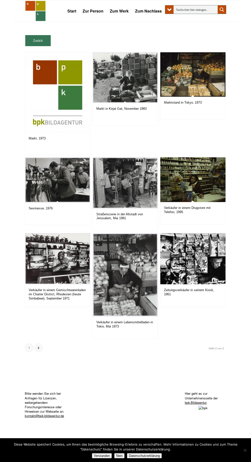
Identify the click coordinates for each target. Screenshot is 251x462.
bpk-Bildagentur (196, 402)
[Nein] (244, 450)
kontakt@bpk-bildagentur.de (44, 415)
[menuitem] (71, 11)
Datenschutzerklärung (144, 456)
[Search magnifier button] (222, 9)
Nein (119, 456)
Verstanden (102, 456)
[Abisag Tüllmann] (35, 11)
